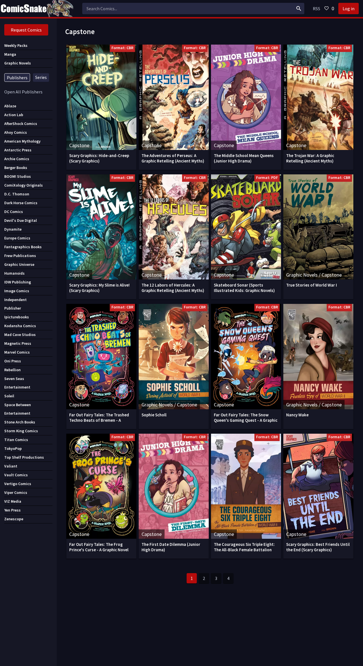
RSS (316, 8)
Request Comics (26, 30)
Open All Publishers (23, 92)
